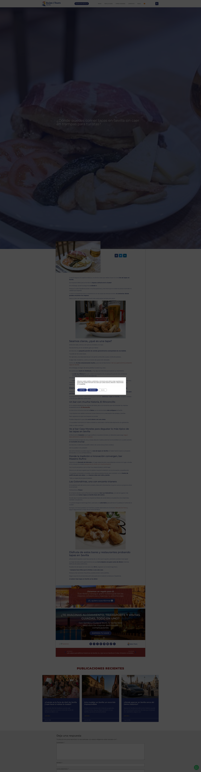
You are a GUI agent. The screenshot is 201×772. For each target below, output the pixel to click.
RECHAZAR (93, 390)
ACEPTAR (82, 390)
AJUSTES (82, 384)
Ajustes (103, 390)
